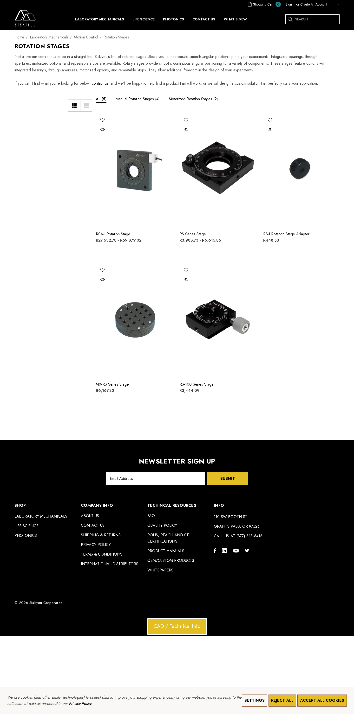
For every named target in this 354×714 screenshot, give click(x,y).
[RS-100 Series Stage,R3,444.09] (217, 320)
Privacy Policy (80, 703)
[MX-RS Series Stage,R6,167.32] (134, 320)
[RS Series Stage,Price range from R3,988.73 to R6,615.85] (217, 170)
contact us (100, 83)
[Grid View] (74, 106)
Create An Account (313, 4)
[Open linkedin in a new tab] (225, 550)
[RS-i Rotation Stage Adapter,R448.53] (301, 170)
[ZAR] (334, 4)
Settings (254, 700)
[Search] (290, 19)
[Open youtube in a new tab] (236, 550)
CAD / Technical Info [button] (177, 626)
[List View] (86, 106)
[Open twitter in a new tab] (248, 550)
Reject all (282, 700)
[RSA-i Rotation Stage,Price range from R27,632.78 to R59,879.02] (134, 170)
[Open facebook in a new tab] (215, 550)
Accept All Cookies (322, 700)
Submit (227, 478)
